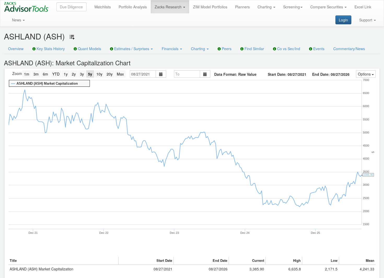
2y (74, 74)
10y (99, 74)
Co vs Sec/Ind (288, 48)
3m (36, 74)
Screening (291, 6)
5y (90, 74)
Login (343, 19)
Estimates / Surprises (131, 48)
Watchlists (102, 6)
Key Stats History (50, 48)
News (17, 19)
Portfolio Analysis (133, 6)
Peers (226, 48)
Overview (16, 48)
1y (66, 74)
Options (365, 74)
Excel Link (362, 6)
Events (318, 48)
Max (120, 74)
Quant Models (89, 48)
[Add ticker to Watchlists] (72, 37)
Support (366, 19)
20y (110, 74)
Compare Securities (327, 6)
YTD (56, 74)
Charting (265, 6)
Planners (242, 6)
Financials (170, 48)
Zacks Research (169, 6)
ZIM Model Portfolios (210, 6)
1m (26, 74)
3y (82, 74)
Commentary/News (349, 48)
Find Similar (253, 48)
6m (45, 74)
